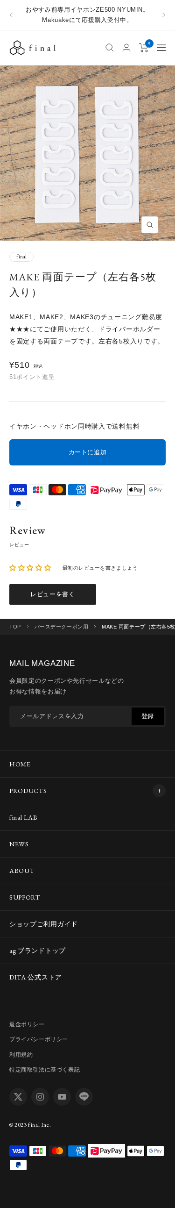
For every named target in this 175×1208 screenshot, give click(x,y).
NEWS (19, 844)
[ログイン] (126, 47)
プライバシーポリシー (38, 1039)
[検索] (109, 47)
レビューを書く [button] (52, 594)
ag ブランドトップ (37, 950)
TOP (15, 626)
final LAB (23, 817)
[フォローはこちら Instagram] (40, 1097)
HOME (20, 764)
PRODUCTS (28, 790)
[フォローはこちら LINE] (84, 1097)
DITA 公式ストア (35, 977)
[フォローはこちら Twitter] (18, 1097)
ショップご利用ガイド (43, 924)
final (21, 256)
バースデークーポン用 (62, 626)
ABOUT (22, 870)
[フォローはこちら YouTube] (62, 1097)
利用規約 (21, 1054)
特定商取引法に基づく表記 (44, 1069)
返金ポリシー (27, 1024)
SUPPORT (24, 897)
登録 (147, 716)
